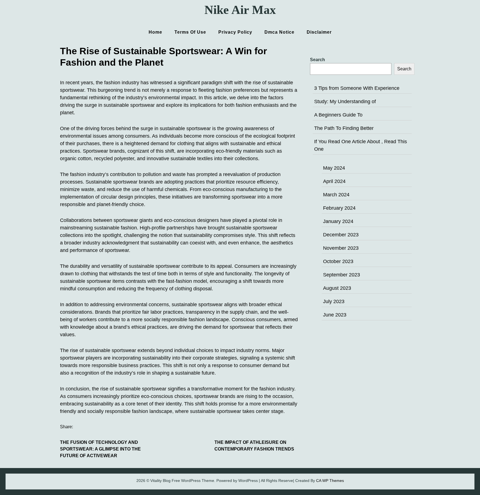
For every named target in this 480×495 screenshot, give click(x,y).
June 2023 (334, 315)
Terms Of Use (190, 32)
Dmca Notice (279, 32)
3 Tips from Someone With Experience (356, 88)
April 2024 (334, 181)
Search (317, 59)
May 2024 (334, 168)
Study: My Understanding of (345, 101)
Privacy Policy (235, 32)
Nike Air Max (240, 10)
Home (155, 32)
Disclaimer (319, 32)
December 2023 (341, 234)
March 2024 (336, 194)
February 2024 (339, 208)
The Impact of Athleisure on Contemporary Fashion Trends (254, 445)
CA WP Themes (330, 480)
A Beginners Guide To (338, 115)
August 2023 (337, 288)
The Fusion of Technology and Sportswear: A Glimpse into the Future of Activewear (100, 449)
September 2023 (341, 275)
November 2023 (341, 248)
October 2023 (338, 261)
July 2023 (333, 301)
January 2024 (338, 221)
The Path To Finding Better (344, 128)
